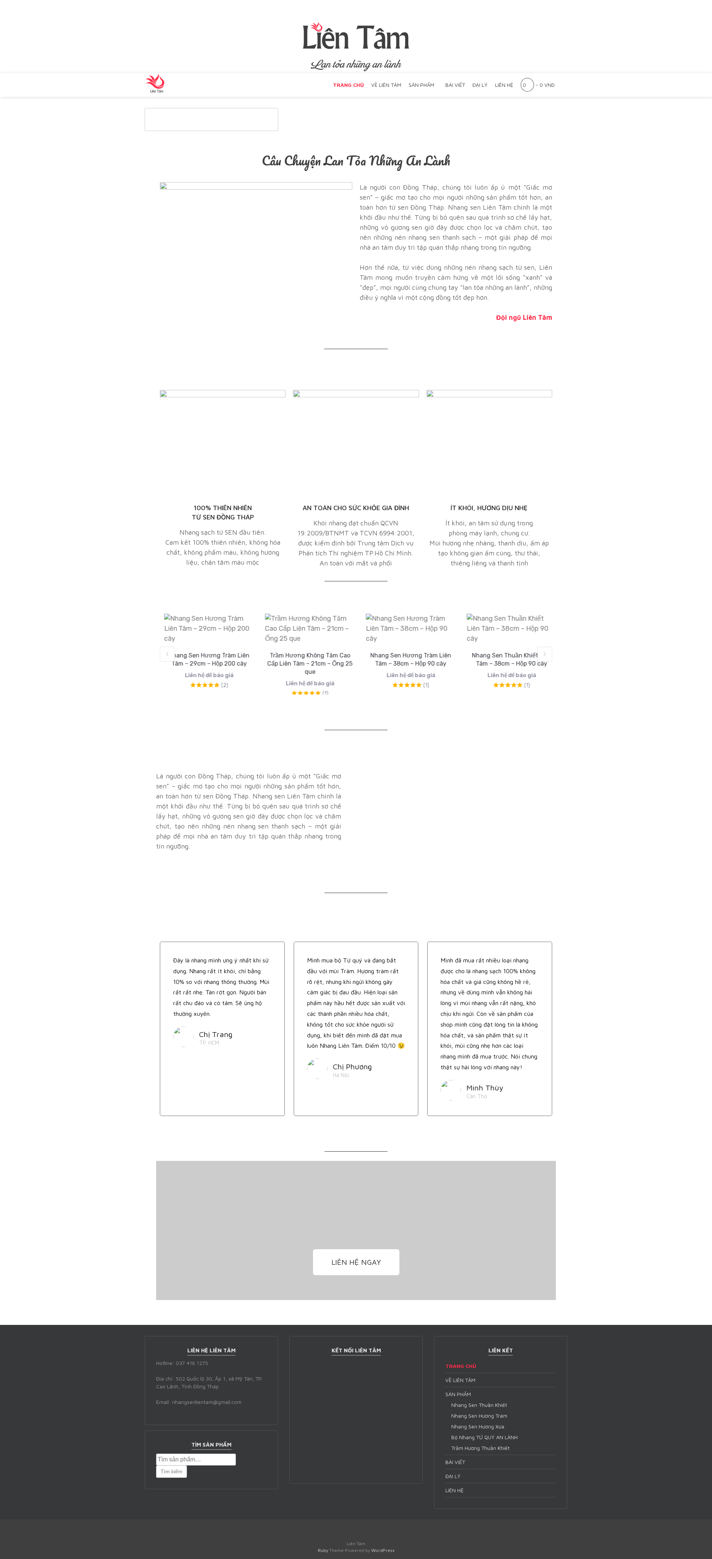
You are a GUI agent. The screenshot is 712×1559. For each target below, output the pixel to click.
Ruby (323, 1550)
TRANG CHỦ (348, 85)
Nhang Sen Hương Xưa (477, 1426)
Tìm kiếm (171, 1471)
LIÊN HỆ (504, 85)
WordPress (383, 1550)
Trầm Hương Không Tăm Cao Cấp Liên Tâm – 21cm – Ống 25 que (305, 663)
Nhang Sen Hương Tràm (479, 1415)
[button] (167, 654)
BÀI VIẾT (455, 85)
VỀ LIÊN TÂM (386, 85)
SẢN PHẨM (421, 85)
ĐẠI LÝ (480, 85)
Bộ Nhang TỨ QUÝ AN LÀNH (484, 1437)
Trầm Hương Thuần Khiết (480, 1448)
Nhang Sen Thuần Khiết (479, 1405)
